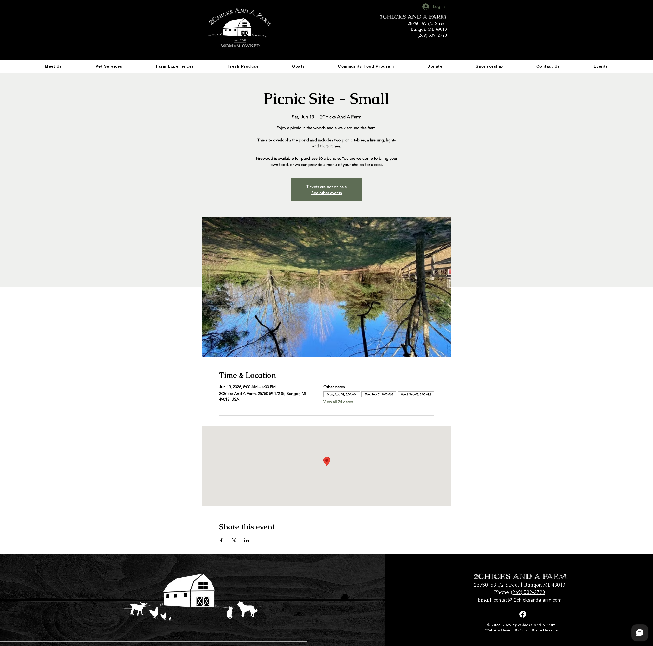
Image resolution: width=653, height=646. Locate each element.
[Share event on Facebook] (221, 540)
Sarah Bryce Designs (539, 630)
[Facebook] (522, 614)
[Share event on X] (234, 540)
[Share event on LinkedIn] (246, 540)
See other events (326, 192)
